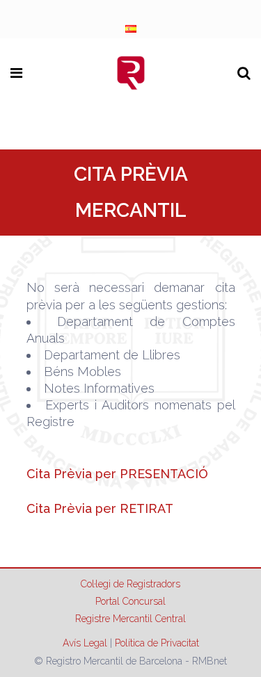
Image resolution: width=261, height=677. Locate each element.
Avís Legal (85, 643)
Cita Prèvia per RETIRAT (99, 508)
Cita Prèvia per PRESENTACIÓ (117, 473)
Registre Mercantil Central (130, 618)
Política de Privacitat (157, 643)
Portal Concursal (130, 601)
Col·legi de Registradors (130, 583)
